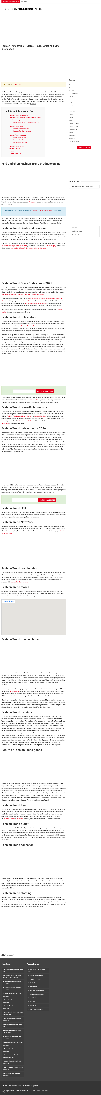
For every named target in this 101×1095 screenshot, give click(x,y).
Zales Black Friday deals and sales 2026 (11, 1001)
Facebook (6, 819)
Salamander (72, 109)
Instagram (20, 819)
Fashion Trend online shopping (42, 210)
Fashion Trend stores (16, 146)
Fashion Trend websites (24, 421)
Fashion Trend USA (16, 126)
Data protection (26, 1090)
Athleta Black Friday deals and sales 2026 (12, 995)
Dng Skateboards (74, 141)
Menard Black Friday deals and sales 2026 (12, 1050)
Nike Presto (72, 135)
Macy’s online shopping (36, 1009)
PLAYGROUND (73, 94)
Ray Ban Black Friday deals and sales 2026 (12, 1019)
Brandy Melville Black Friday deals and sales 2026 (13, 1013)
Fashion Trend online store (18, 115)
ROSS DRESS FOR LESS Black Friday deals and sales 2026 (12, 976)
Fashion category (50, 246)
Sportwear (72, 138)
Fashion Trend (14, 691)
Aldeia (71, 85)
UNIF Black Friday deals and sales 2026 (13, 970)
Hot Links (24, 1)
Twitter (12, 819)
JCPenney (32, 1001)
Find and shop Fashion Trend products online (25, 117)
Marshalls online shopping (37, 994)
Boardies (71, 114)
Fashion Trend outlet (19, 137)
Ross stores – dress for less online (36, 970)
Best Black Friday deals (78, 235)
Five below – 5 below (35, 979)
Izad (70, 103)
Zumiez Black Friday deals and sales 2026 (12, 989)
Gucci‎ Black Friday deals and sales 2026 (11, 1074)
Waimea (71, 100)
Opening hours (14, 148)
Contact (33, 1090)
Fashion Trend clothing (20, 142)
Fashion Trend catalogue (17, 135)
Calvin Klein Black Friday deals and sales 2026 (12, 1032)
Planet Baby (72, 91)
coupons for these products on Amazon (14, 246)
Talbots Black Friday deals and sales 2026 (12, 1007)
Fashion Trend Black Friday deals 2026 (25, 122)
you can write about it (33, 400)
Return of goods (15, 153)
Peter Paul (72, 88)
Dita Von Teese (73, 97)
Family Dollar (33, 998)
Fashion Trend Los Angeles (22, 131)
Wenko (71, 132)
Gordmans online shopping (37, 990)
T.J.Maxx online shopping (36, 975)
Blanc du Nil (33, 1005)
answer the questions (24, 301)
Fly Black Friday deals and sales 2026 (12, 1025)
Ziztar (70, 120)
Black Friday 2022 (77, 231)
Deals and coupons (16, 120)
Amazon (32, 202)
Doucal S (71, 117)
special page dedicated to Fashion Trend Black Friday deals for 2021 (23, 294)
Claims (11, 151)
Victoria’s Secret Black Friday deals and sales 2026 (11, 1056)
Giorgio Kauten (73, 126)
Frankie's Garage (74, 123)
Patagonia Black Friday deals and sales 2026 (12, 1044)
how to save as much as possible (35, 303)
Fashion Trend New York (21, 128)
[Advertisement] (50, 28)
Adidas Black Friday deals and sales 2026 (12, 1062)
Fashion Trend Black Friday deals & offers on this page (28, 248)
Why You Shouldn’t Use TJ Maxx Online (82, 186)
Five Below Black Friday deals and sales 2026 (13, 1068)
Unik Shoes (72, 106)
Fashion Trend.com (40, 416)
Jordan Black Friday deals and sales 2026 (12, 1038)
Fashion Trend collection (21, 140)
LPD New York (73, 129)
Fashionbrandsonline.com (13, 1090)
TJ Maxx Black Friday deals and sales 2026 (12, 983)
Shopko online (33, 986)
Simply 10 (32, 983)
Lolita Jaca (72, 112)
